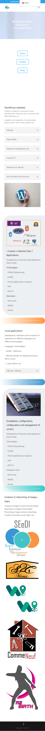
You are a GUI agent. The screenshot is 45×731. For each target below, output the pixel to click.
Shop (22, 70)
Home (22, 53)
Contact (22, 62)
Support (37, 488)
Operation (36, 382)
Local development (32, 320)
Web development (32, 88)
